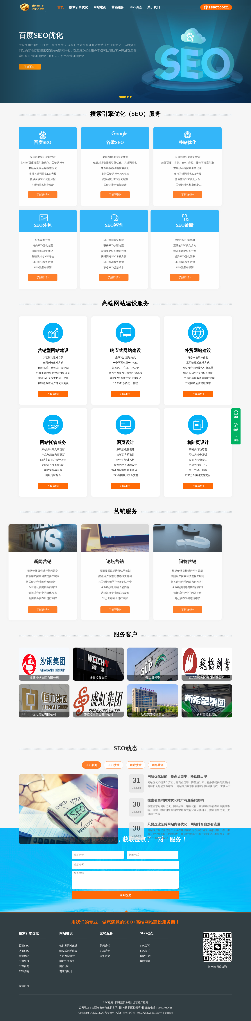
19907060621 (219, 7)
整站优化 (24, 956)
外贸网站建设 (67, 956)
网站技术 (135, 748)
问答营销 (105, 956)
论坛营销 (105, 950)
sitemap (169, 1012)
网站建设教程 (123, 1002)
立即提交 (125, 895)
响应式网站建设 (68, 950)
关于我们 (153, 7)
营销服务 (118, 7)
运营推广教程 (140, 1002)
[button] (19, 51)
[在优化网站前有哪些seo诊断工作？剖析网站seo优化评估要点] (68, 792)
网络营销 (158, 748)
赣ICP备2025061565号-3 (150, 1012)
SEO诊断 (24, 971)
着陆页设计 (65, 971)
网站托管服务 (67, 961)
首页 (61, 7)
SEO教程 (108, 1002)
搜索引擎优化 (78, 7)
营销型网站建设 (68, 945)
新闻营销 (105, 945)
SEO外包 (24, 961)
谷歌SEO (24, 950)
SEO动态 (136, 7)
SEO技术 (113, 748)
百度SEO (24, 945)
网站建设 (100, 7)
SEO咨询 (24, 966)
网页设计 (64, 966)
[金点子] (32, 7)
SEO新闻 (91, 748)
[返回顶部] (126, 911)
